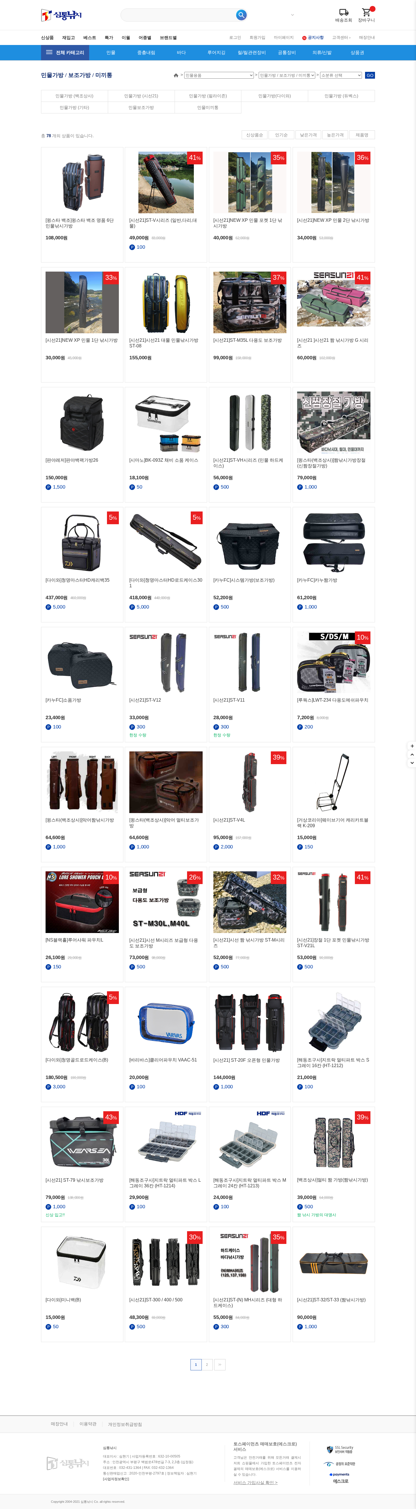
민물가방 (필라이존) (208, 95)
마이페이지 (284, 37)
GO (370, 75)
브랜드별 (168, 37)
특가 (109, 37)
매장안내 (367, 37)
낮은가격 (308, 134)
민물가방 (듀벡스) (341, 95)
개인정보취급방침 (125, 1424)
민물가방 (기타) (74, 107)
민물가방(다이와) (274, 95)
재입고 (68, 37)
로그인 (235, 37)
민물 (110, 52)
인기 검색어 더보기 (292, 15)
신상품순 (254, 134)
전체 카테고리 (70, 52)
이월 (126, 37)
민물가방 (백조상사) (74, 95)
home (176, 75)
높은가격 (335, 134)
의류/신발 (322, 52)
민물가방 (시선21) (141, 95)
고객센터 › (341, 37)
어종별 (145, 37)
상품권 (357, 52)
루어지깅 (216, 52)
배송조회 (343, 20)
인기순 (281, 134)
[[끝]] (220, 1364)
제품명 (362, 134)
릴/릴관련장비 (252, 52)
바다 (181, 52)
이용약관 (88, 1423)
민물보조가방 (141, 107)
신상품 (47, 37)
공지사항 (316, 37)
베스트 (89, 37)
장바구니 (366, 20)
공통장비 (287, 52)
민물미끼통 (207, 107)
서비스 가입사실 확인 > (255, 1482)
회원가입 (257, 37)
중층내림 (146, 52)
